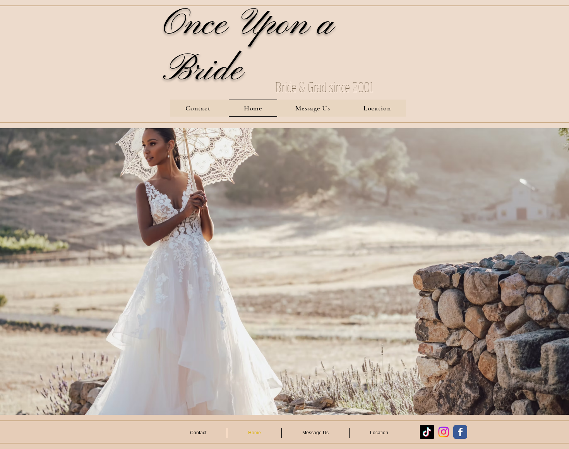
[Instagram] (444, 432)
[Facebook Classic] (460, 432)
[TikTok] (427, 432)
